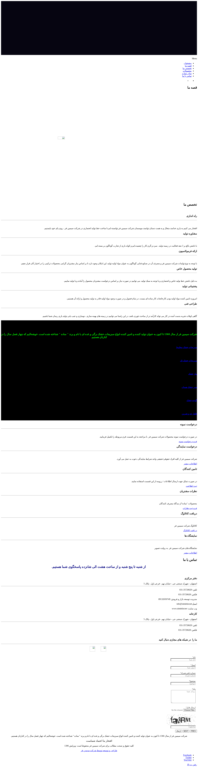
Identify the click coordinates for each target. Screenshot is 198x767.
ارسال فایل (191, 707)
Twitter (188, 757)
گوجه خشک (192, 400)
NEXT (186, 731)
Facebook (187, 755)
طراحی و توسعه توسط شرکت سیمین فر (99, 750)
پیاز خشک (192, 374)
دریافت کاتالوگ (190, 530)
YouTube (188, 760)
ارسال (178, 731)
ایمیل (193, 665)
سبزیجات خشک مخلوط (186, 347)
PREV (193, 731)
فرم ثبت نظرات (190, 508)
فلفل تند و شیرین (189, 414)
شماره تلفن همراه (188, 673)
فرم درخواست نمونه (188, 441)
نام (194, 657)
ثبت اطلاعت (191, 486)
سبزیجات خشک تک (188, 361)
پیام (194, 689)
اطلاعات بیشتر (190, 464)
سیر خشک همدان (189, 387)
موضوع (192, 681)
